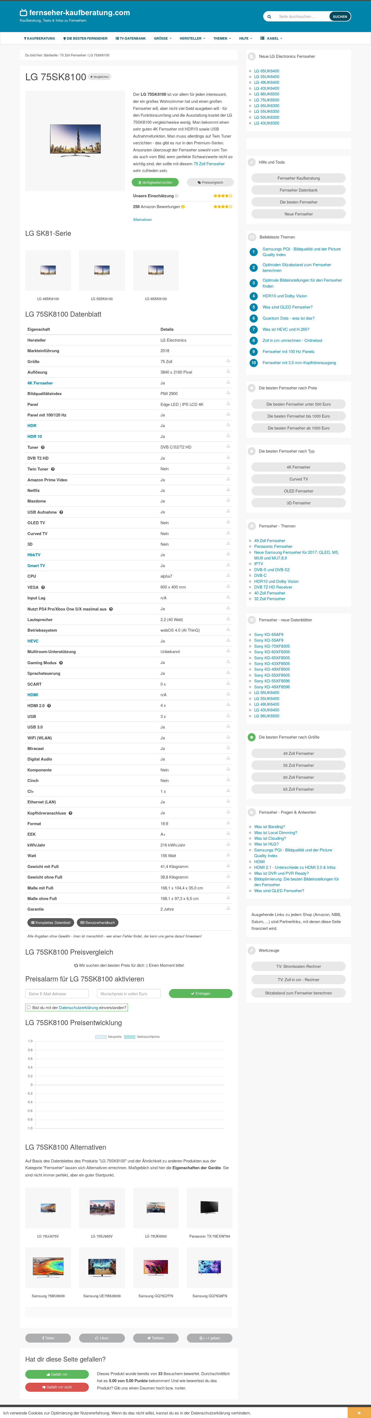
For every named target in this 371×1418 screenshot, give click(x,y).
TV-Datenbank (132, 38)
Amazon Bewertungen (157, 206)
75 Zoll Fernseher (209, 163)
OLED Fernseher (298, 491)
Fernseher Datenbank (298, 190)
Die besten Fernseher (87, 38)
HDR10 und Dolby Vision (276, 581)
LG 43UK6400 (266, 88)
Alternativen (142, 219)
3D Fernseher (299, 502)
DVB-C (260, 575)
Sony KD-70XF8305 (272, 646)
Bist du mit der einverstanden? (79, 1007)
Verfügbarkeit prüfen (157, 182)
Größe (161, 38)
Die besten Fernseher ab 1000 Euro (299, 428)
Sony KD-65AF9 (268, 634)
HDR (31, 425)
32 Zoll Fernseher (269, 598)
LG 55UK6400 (266, 76)
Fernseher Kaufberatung (299, 178)
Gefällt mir (58, 1374)
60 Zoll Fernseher (298, 777)
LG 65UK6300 (266, 105)
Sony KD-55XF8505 (272, 675)
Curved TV (299, 479)
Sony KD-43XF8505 (272, 663)
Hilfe (244, 38)
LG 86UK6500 (266, 94)
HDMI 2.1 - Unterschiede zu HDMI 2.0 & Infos (295, 867)
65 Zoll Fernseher (298, 789)
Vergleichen (101, 76)
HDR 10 (34, 436)
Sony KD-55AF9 (268, 640)
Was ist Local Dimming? (275, 832)
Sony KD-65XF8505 (272, 657)
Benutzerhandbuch (99, 922)
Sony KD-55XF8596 (272, 680)
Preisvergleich (212, 182)
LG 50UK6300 (266, 117)
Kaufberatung (40, 38)
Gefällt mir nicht (59, 1387)
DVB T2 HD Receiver (273, 587)
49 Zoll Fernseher (269, 540)
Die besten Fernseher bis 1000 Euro (299, 416)
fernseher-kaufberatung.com (78, 12)
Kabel (272, 38)
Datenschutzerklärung (78, 1007)
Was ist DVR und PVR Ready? (281, 873)
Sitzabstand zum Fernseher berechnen (298, 993)
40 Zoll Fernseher (269, 593)
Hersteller (191, 38)
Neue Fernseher (299, 214)
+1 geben (212, 1337)
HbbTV (33, 555)
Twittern (157, 1337)
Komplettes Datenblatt (52, 922)
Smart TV (36, 565)
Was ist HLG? (266, 844)
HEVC (33, 641)
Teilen (49, 1337)
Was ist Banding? (269, 826)
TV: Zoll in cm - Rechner (298, 979)
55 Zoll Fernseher (298, 765)
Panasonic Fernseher (273, 546)
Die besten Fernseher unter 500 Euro (298, 404)
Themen (220, 38)
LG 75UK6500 (266, 100)
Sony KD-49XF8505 (272, 669)
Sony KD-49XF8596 (272, 686)
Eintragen (202, 993)
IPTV (258, 563)
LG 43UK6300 (266, 123)
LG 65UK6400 (266, 71)
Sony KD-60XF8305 (272, 651)
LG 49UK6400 (266, 82)
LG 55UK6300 (266, 111)
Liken (103, 1337)
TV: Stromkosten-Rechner (298, 966)
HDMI (32, 695)
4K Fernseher (40, 383)
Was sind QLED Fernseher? (279, 890)
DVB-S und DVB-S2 (272, 569)
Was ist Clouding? (270, 838)
